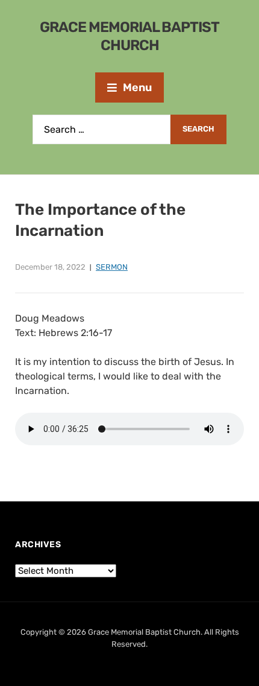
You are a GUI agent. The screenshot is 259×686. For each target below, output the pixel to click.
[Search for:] (101, 129)
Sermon (112, 267)
